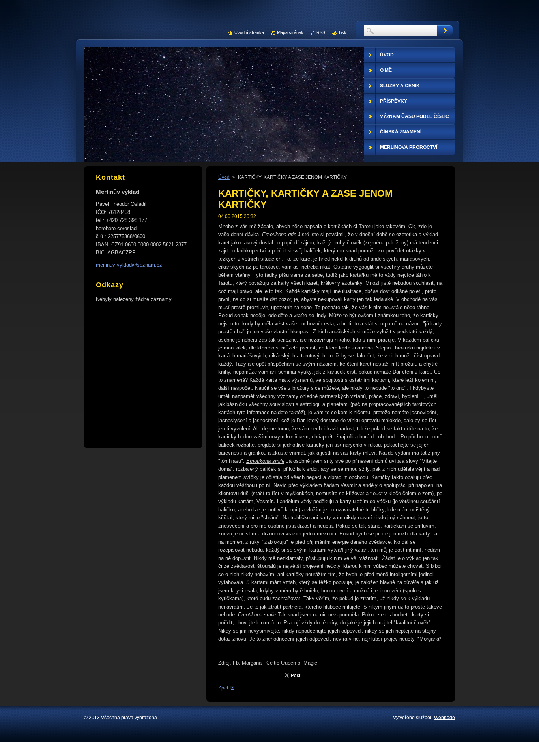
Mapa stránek (290, 32)
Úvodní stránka (249, 32)
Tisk (342, 32)
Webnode (444, 717)
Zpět (223, 688)
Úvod (224, 177)
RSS (320, 32)
